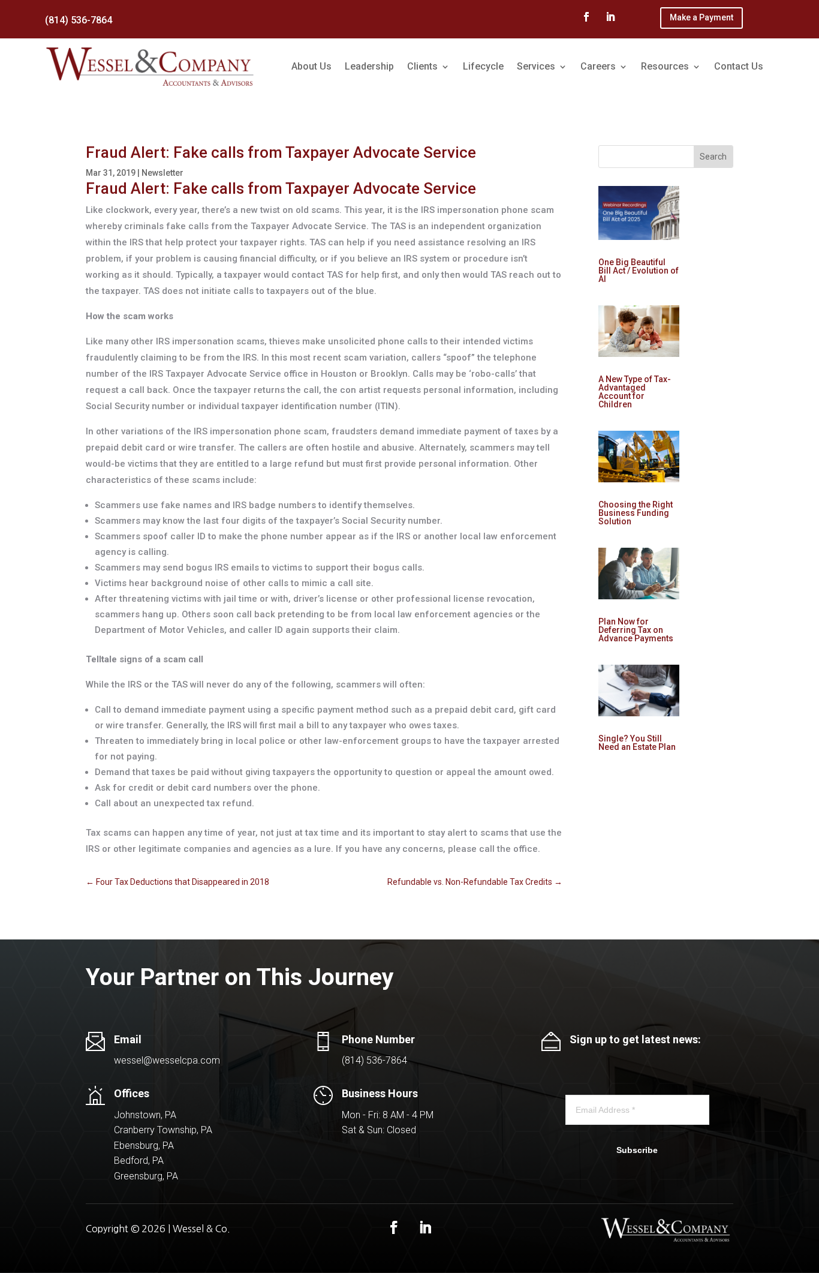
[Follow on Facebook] (586, 16)
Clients (422, 66)
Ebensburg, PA (144, 1145)
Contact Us (738, 66)
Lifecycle (483, 66)
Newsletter (162, 173)
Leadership (369, 66)
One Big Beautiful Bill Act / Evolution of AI (638, 270)
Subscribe (637, 1150)
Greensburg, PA (146, 1176)
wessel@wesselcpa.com (167, 1060)
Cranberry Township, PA (163, 1130)
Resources (665, 66)
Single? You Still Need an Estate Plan (637, 743)
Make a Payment (701, 17)
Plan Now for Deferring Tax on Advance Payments (635, 630)
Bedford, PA (139, 1160)
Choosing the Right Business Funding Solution (635, 513)
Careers (598, 66)
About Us (311, 66)
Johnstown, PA (145, 1115)
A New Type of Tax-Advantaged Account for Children (634, 391)
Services (536, 66)
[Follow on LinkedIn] (610, 16)
